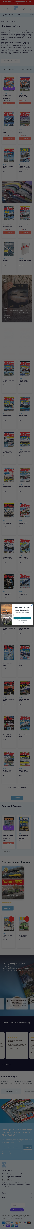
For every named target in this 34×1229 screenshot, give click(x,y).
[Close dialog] (32, 605)
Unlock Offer (22, 617)
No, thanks (22, 622)
